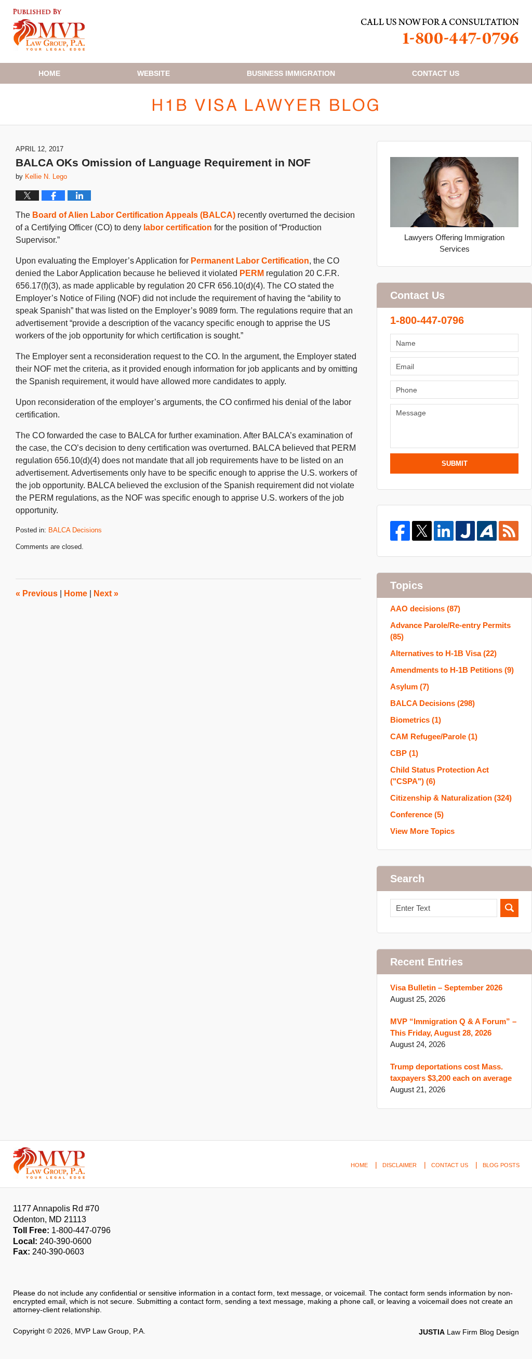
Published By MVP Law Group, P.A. (440, 31)
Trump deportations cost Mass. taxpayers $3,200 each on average (451, 1072)
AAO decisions (425, 608)
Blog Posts (501, 1165)
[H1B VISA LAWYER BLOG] (266, 104)
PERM (252, 273)
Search (509, 908)
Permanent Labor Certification (250, 260)
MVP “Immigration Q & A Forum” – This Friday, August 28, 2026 (453, 1027)
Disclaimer (399, 1165)
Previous (37, 593)
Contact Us (449, 1165)
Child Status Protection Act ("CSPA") (439, 775)
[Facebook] (400, 531)
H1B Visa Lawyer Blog (49, 30)
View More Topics (422, 831)
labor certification (177, 227)
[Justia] (465, 531)
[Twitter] (422, 531)
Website (153, 73)
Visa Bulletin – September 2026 (446, 987)
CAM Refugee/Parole (433, 736)
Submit (455, 463)
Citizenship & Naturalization (451, 797)
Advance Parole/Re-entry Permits (450, 631)
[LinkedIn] (444, 531)
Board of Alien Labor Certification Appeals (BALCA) (133, 215)
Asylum (409, 686)
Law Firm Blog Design (469, 1332)
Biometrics (415, 719)
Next (106, 593)
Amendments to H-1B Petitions (452, 669)
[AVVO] (487, 531)
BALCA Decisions (75, 530)
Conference (417, 814)
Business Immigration (291, 73)
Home (49, 73)
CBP (404, 753)
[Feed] (509, 531)
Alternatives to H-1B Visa (443, 653)
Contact (435, 73)
